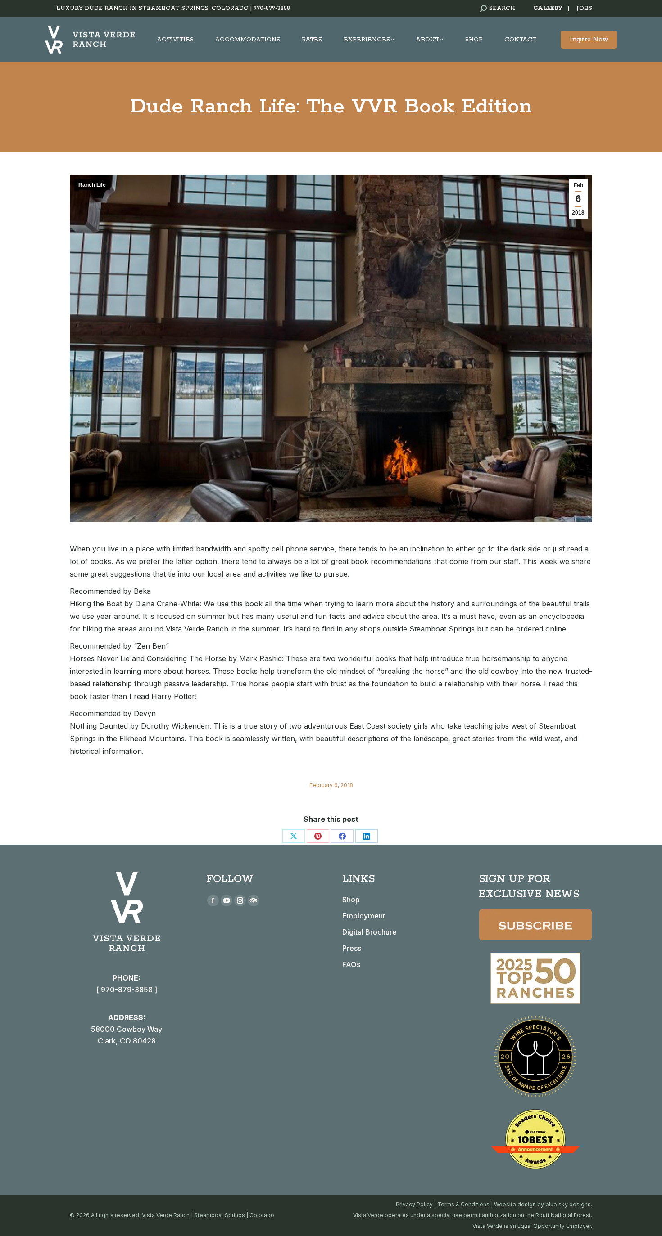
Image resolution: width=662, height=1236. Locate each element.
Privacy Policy (414, 1204)
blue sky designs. (568, 1204)
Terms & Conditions (463, 1204)
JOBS (584, 8)
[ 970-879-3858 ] (126, 989)
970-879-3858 (272, 8)
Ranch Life (92, 185)
